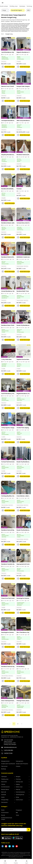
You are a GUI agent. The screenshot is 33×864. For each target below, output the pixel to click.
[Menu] (2, 2)
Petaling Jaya (14, 6)
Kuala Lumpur (4, 6)
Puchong (29, 6)
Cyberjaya (22, 6)
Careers (18, 766)
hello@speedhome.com (10, 747)
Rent (2, 34)
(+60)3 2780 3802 (8, 750)
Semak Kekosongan (9, 66)
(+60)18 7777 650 (8, 753)
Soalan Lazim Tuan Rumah (8, 763)
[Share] (3, 66)
